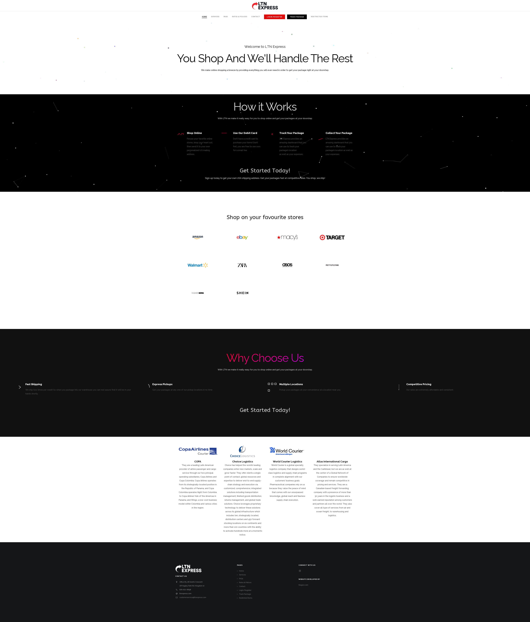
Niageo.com (303, 585)
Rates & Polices (245, 582)
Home (241, 571)
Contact (242, 586)
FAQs (241, 579)
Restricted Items (245, 598)
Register (265, 184)
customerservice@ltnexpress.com (192, 597)
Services (242, 575)
